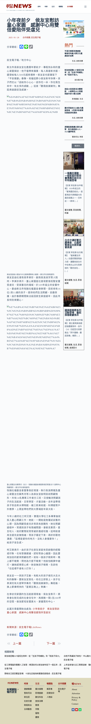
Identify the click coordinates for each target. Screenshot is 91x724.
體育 (37, 717)
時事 (46, 6)
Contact (75, 704)
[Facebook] (73, 709)
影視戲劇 (75, 99)
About (74, 689)
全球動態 (28, 709)
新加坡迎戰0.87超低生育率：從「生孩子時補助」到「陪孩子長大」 (74, 72)
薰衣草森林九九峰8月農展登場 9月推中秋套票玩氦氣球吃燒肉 (74, 110)
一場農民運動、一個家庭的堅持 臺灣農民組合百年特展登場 (74, 177)
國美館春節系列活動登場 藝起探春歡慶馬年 (73, 312)
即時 (39, 6)
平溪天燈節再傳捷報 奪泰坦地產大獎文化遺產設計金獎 (73, 53)
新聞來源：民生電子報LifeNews (24, 627)
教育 (37, 705)
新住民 (27, 697)
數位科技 (39, 697)
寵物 (37, 713)
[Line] (80, 709)
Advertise (76, 693)
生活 (53, 6)
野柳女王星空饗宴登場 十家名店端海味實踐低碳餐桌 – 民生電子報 (33, 674)
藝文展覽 (68, 210)
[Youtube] (76, 709)
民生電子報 (36, 38)
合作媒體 (70, 6)
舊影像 (49, 689)
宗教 (37, 709)
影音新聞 (77, 210)
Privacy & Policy (76, 698)
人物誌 (49, 697)
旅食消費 (79, 61)
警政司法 (75, 137)
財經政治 (28, 705)
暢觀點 (61, 6)
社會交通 (28, 701)
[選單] (85, 7)
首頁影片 (73, 348)
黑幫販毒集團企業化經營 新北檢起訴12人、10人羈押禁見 (73, 129)
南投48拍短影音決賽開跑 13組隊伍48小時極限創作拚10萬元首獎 (74, 91)
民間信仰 (50, 693)
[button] (78, 146)
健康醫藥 (28, 689)
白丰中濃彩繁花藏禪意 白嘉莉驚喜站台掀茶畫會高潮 (73, 244)
